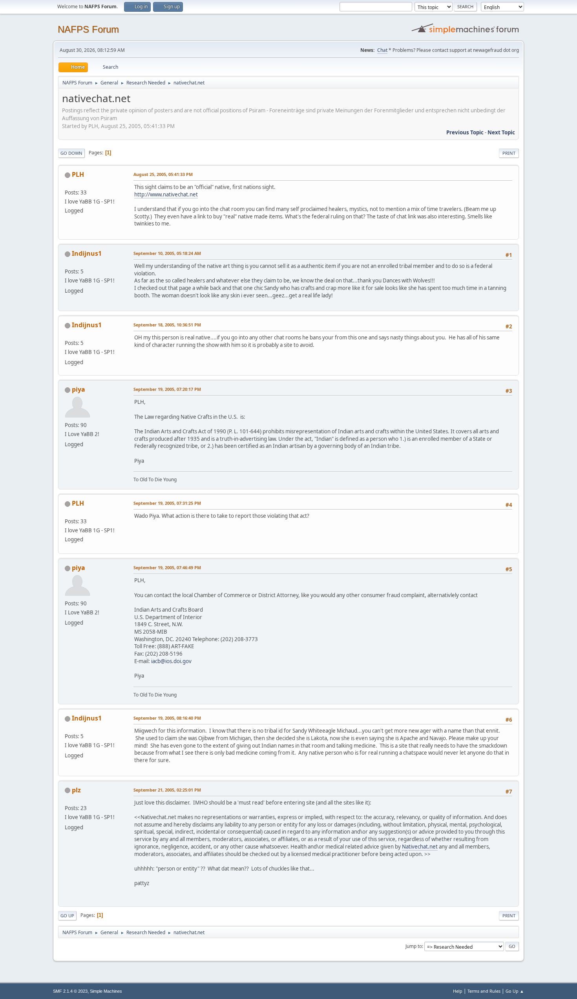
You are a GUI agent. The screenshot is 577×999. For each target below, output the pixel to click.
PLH (78, 174)
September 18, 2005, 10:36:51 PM (167, 325)
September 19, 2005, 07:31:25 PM (167, 503)
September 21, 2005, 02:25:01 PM (167, 790)
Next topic (501, 132)
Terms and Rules (483, 991)
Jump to (413, 946)
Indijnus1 (87, 253)
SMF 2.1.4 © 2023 (70, 991)
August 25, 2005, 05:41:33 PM (163, 174)
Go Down (71, 153)
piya (78, 389)
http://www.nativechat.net (166, 194)
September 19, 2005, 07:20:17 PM (167, 389)
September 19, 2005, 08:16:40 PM (167, 718)
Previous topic (465, 132)
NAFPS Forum (88, 29)
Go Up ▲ (515, 991)
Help (457, 991)
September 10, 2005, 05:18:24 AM (167, 253)
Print (508, 153)
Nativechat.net (420, 846)
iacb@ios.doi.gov (171, 661)
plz (76, 790)
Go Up (67, 915)
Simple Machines (106, 991)
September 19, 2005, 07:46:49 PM (167, 567)
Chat (382, 50)
